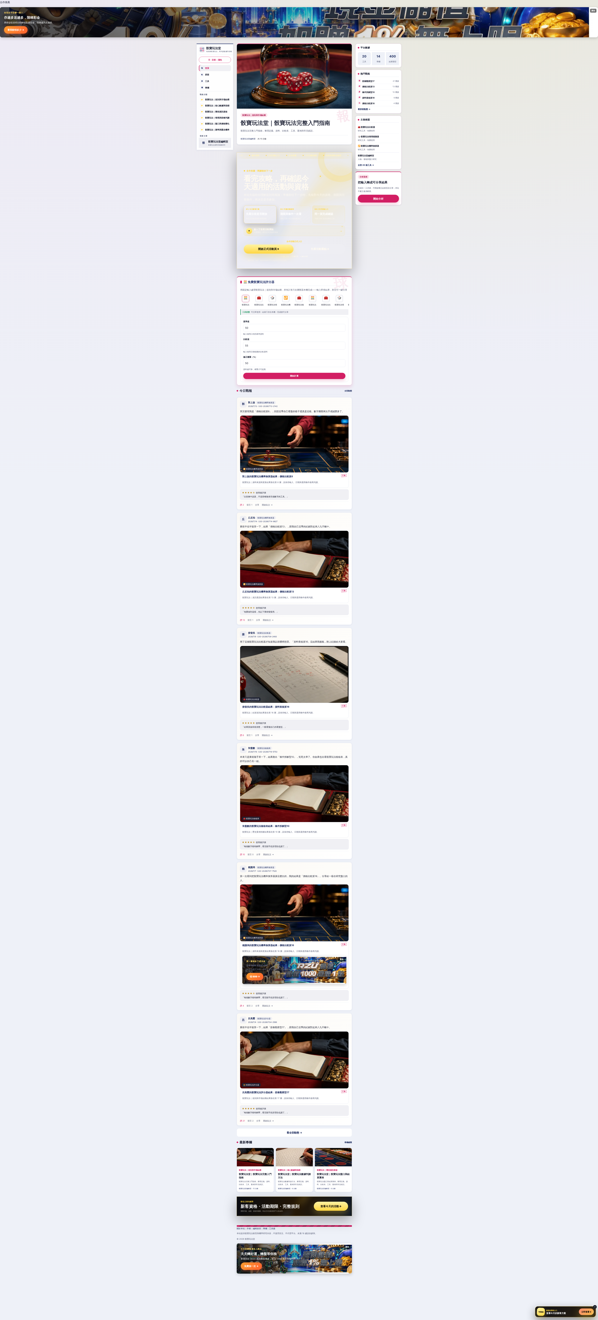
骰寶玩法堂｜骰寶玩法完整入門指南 (285, 122)
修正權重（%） (250, 357)
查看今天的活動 (331, 1206)
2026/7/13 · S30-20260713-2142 (263, 406)
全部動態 (348, 391)
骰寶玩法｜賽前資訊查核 (214, 111)
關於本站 (241, 1228)
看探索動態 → (364, 109)
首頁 (205, 68)
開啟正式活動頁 (268, 248)
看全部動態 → (294, 1132)
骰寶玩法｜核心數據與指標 (215, 105)
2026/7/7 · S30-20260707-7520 (262, 871)
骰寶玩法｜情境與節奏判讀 (215, 117)
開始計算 (294, 376)
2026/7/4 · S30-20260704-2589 (262, 1022)
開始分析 (378, 198)
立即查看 (586, 1312)
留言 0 (251, 854)
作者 (249, 1228)
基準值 (246, 321)
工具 (205, 81)
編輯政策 (257, 1228)
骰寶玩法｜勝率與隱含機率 (215, 129)
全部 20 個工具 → (366, 165)
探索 (205, 74)
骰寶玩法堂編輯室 (248, 139)
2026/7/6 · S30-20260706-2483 (262, 636)
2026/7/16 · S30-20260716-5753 (262, 752)
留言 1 (249, 505)
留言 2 (250, 1005)
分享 (257, 505)
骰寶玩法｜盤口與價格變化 (215, 123)
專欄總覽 (348, 1142)
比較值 (246, 339)
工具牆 (272, 1228)
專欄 (205, 87)
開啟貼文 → (267, 505)
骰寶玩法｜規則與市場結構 (215, 99)
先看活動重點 (320, 248)
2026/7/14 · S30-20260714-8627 (263, 521)
